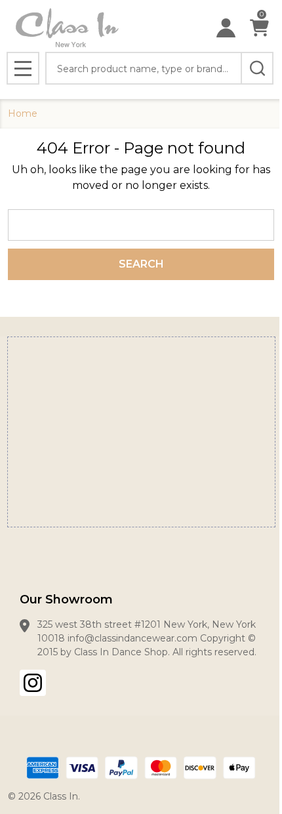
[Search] (257, 68)
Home (22, 113)
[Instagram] (33, 683)
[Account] (226, 28)
